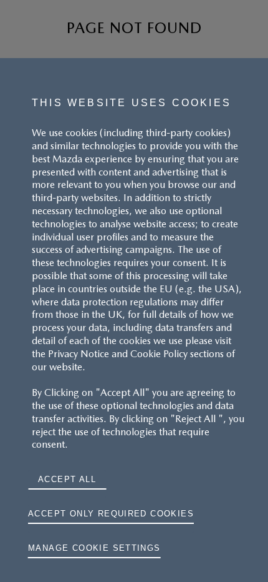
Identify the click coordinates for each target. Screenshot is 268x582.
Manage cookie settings (94, 548)
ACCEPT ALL (67, 479)
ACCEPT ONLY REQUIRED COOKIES (111, 513)
